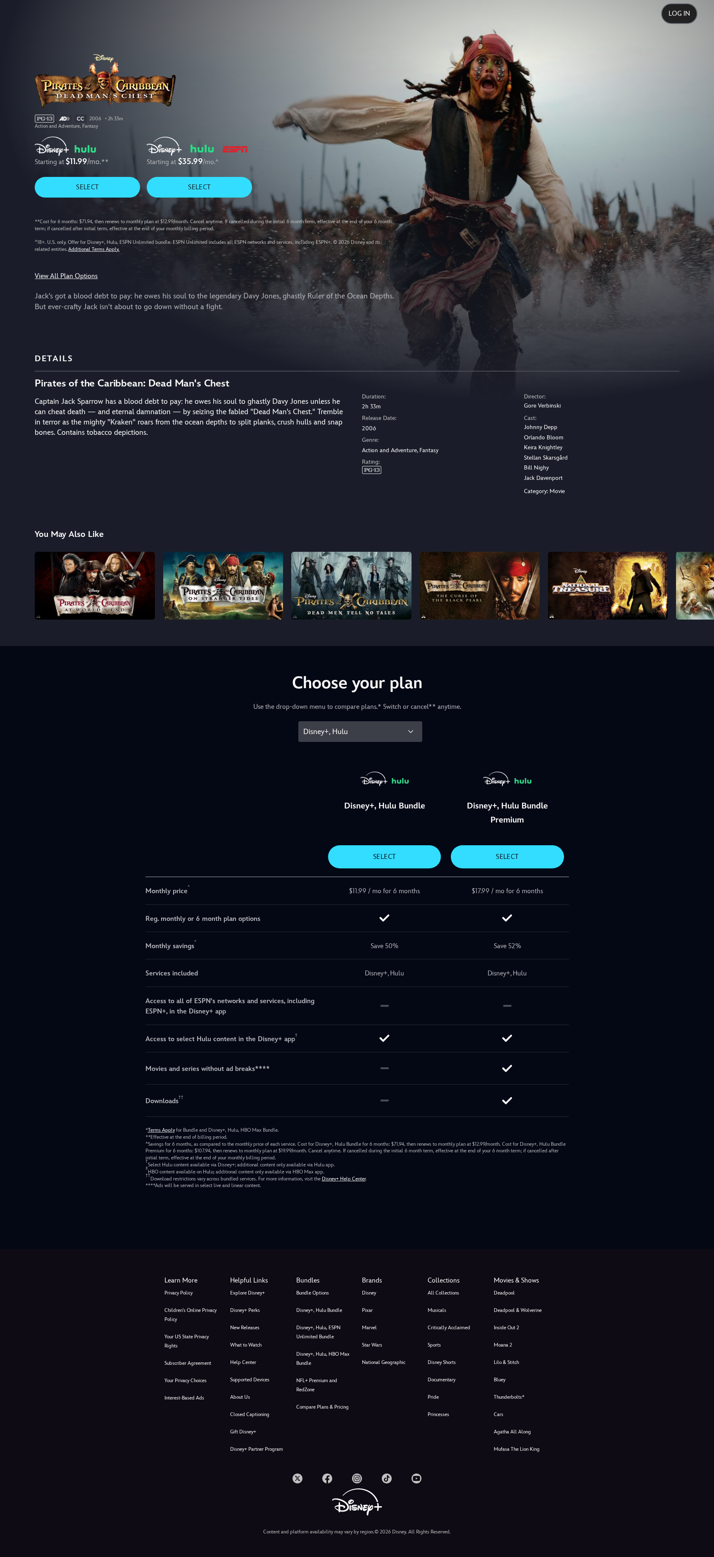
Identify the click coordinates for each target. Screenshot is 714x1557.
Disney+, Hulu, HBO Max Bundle (323, 1358)
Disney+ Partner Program (256, 1449)
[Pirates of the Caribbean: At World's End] (95, 585)
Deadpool (504, 1293)
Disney (369, 1293)
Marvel (369, 1327)
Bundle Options (312, 1293)
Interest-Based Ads (184, 1398)
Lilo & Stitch (506, 1362)
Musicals (437, 1310)
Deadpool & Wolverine (518, 1310)
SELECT (87, 187)
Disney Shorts (442, 1362)
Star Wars (372, 1345)
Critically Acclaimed (449, 1327)
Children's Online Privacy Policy (190, 1314)
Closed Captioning (249, 1414)
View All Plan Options (66, 276)
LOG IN (679, 13)
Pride (433, 1397)
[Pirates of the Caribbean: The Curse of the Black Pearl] (480, 585)
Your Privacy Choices (185, 1380)
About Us (240, 1397)
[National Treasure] (608, 585)
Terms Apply (161, 1130)
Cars (498, 1414)
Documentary (441, 1380)
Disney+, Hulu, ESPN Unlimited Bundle (318, 1332)
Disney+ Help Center (344, 1179)
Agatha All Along (512, 1432)
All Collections (443, 1293)
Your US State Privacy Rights (186, 1341)
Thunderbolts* (509, 1397)
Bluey (499, 1380)
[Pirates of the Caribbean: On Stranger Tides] (223, 585)
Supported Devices (249, 1380)
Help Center (243, 1362)
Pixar (367, 1310)
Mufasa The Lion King (517, 1449)
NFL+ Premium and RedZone (316, 1385)
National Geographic (383, 1362)
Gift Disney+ (243, 1432)
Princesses (438, 1414)
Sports (434, 1345)
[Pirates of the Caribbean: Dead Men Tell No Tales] (351, 585)
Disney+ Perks (245, 1310)
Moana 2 (503, 1345)
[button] (258, 1280)
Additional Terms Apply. (93, 249)
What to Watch (246, 1345)
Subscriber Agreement (187, 1363)
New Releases (244, 1327)
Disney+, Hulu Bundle (319, 1310)
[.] (297, 1478)
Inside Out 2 (506, 1327)
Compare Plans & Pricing (322, 1407)
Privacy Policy (178, 1293)
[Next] (698, 584)
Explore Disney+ (247, 1293)
